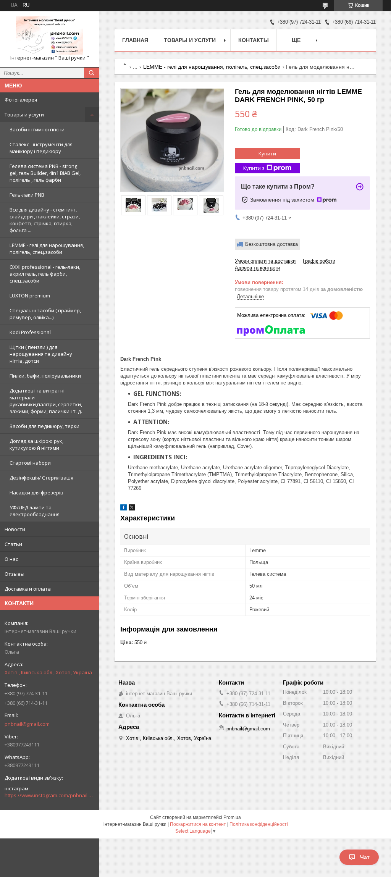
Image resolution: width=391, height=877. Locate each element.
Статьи (13, 544)
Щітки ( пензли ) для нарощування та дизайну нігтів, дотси (41, 354)
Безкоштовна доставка (271, 244)
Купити (267, 153)
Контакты (253, 40)
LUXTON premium (30, 295)
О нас (11, 559)
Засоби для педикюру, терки (44, 426)
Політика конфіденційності (258, 824)
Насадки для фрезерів (36, 492)
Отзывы (14, 573)
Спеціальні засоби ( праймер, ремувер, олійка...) (45, 314)
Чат (365, 857)
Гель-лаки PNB (27, 194)
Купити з (254, 168)
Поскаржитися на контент (198, 824)
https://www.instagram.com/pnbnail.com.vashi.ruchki (50, 795)
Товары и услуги (24, 114)
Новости (15, 529)
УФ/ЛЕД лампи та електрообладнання (35, 511)
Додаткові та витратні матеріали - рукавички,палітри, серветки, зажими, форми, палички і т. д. (46, 401)
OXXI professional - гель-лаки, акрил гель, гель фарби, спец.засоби (45, 273)
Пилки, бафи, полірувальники (45, 375)
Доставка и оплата (28, 588)
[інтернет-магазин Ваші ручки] (50, 35)
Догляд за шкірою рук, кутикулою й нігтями (36, 444)
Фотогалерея (21, 99)
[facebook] (123, 509)
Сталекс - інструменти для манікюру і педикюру (41, 148)
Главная (135, 40)
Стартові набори (30, 462)
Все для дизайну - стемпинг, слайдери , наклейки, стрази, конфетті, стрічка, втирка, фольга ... (45, 220)
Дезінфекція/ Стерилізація (41, 477)
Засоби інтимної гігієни (37, 129)
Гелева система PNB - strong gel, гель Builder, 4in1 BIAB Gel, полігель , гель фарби (45, 173)
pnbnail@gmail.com (27, 723)
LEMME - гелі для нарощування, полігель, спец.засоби (47, 248)
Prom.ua (232, 817)
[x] (132, 509)
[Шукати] (91, 73)
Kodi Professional (30, 332)
